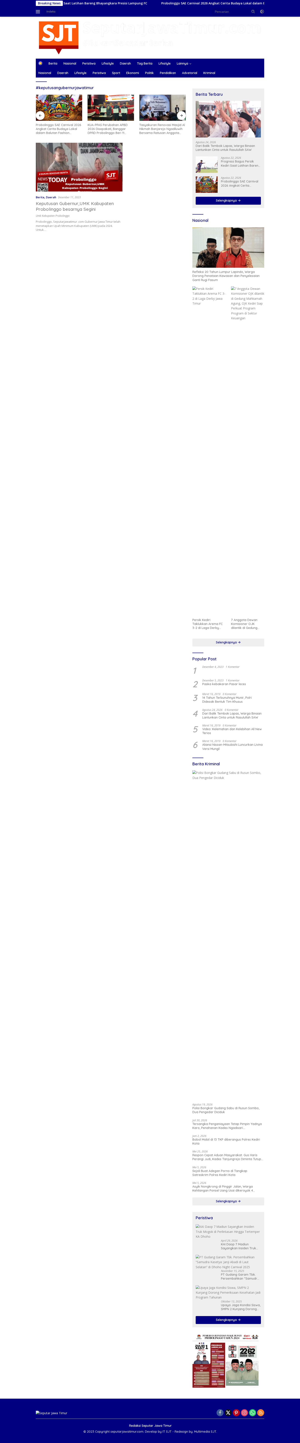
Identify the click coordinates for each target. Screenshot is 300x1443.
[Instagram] (244, 1413)
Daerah (125, 63)
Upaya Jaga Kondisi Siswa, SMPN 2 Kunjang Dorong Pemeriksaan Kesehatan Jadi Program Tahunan (240, 1307)
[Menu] (39, 11)
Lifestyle (108, 63)
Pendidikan (168, 73)
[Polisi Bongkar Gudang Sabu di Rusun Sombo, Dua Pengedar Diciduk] (228, 935)
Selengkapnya (227, 200)
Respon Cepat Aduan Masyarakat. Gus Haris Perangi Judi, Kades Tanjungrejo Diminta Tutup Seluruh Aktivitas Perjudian (226, 1157)
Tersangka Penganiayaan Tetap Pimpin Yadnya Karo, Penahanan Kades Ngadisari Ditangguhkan (227, 1126)
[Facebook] (220, 1413)
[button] (253, 11)
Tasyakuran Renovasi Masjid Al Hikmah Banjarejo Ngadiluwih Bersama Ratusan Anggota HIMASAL (162, 129)
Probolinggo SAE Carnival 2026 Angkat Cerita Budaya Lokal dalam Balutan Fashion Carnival (198, 3)
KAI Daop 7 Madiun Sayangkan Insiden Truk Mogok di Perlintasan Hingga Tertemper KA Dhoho (238, 1246)
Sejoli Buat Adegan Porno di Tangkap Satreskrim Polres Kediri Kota (219, 1173)
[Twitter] (228, 1413)
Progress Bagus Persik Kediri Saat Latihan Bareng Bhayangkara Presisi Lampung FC (240, 163)
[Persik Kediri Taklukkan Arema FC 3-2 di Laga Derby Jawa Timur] (209, 451)
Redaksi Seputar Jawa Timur (150, 1426)
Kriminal (209, 73)
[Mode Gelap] (262, 11)
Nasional (69, 63)
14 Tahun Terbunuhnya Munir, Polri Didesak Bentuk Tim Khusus (227, 700)
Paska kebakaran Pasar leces (224, 684)
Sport (116, 73)
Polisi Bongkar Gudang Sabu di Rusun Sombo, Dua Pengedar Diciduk (225, 1110)
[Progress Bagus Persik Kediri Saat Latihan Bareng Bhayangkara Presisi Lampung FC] (207, 164)
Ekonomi (132, 73)
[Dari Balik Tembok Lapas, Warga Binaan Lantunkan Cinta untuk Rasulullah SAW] (228, 119)
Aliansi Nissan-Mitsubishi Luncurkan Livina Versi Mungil (232, 747)
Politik (149, 73)
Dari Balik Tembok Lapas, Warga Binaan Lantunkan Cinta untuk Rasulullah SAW (225, 148)
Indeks (51, 11)
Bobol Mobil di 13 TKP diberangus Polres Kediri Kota (226, 1141)
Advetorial (189, 73)
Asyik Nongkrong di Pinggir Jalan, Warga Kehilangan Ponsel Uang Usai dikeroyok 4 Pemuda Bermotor (222, 1188)
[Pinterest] (236, 1413)
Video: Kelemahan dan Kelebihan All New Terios (232, 731)
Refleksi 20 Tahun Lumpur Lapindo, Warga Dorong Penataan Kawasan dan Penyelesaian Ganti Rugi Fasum (226, 276)
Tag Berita (144, 63)
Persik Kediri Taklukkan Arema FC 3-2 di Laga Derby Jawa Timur (207, 624)
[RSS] (260, 1413)
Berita (53, 63)
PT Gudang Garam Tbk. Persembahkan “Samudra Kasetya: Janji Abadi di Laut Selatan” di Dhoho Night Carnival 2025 (240, 1276)
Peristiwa (89, 63)
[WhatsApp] (252, 1413)
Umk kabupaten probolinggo (53, 216)
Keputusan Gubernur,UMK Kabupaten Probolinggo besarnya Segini (75, 206)
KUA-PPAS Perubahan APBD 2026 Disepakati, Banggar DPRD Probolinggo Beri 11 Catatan (108, 129)
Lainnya (182, 63)
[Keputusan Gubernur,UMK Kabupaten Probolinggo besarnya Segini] (79, 167)
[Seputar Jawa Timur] (150, 37)
